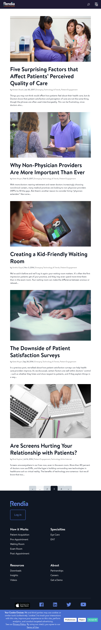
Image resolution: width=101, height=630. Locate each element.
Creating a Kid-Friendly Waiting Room (48, 257)
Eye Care (55, 534)
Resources (17, 565)
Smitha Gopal (17, 267)
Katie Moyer (17, 178)
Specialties (57, 529)
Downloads (15, 570)
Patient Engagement (69, 89)
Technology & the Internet (61, 459)
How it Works (19, 529)
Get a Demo (56, 580)
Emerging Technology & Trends (48, 89)
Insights (14, 575)
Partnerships (56, 570)
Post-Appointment (19, 553)
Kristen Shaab (17, 89)
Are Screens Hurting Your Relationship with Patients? (43, 449)
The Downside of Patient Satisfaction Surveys (40, 351)
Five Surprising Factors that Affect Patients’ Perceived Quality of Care (44, 76)
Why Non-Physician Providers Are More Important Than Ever (47, 168)
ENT (52, 539)
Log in (17, 514)
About (54, 565)
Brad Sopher (17, 459)
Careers (54, 575)
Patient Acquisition (19, 534)
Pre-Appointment (19, 539)
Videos (13, 580)
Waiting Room (17, 544)
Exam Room (16, 549)
